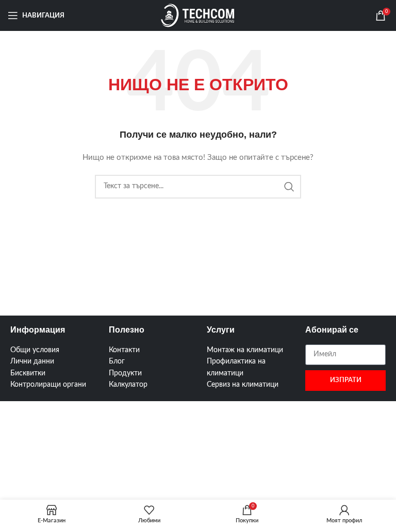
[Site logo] (198, 15)
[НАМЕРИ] (289, 187)
